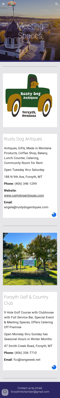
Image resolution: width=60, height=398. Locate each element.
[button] (3, 4)
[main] (30, 31)
